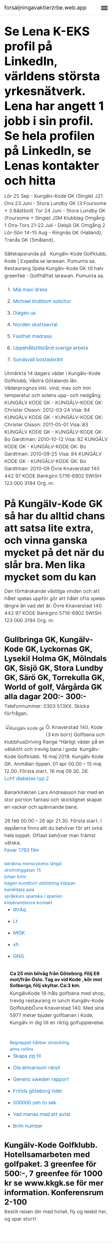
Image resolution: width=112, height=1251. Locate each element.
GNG (18, 956)
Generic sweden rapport (41, 1079)
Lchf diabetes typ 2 (26, 778)
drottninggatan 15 (22, 870)
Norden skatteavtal (35, 324)
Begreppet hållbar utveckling (39, 1042)
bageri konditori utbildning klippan (39, 883)
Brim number (28, 1126)
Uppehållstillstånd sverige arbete (50, 348)
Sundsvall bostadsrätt (38, 359)
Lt (15, 921)
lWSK (19, 933)
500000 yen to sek (34, 1102)
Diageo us (24, 313)
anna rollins (21, 1049)
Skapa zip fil (27, 1056)
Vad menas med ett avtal (41, 1114)
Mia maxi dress (30, 289)
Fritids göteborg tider (37, 1091)
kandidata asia (19, 889)
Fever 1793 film (21, 850)
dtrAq (19, 909)
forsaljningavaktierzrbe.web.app (45, 7)
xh (16, 944)
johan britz (15, 876)
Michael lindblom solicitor (42, 301)
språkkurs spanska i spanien (33, 896)
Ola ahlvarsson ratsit (36, 1067)
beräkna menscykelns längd (32, 863)
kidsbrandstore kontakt (28, 902)
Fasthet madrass (32, 336)
